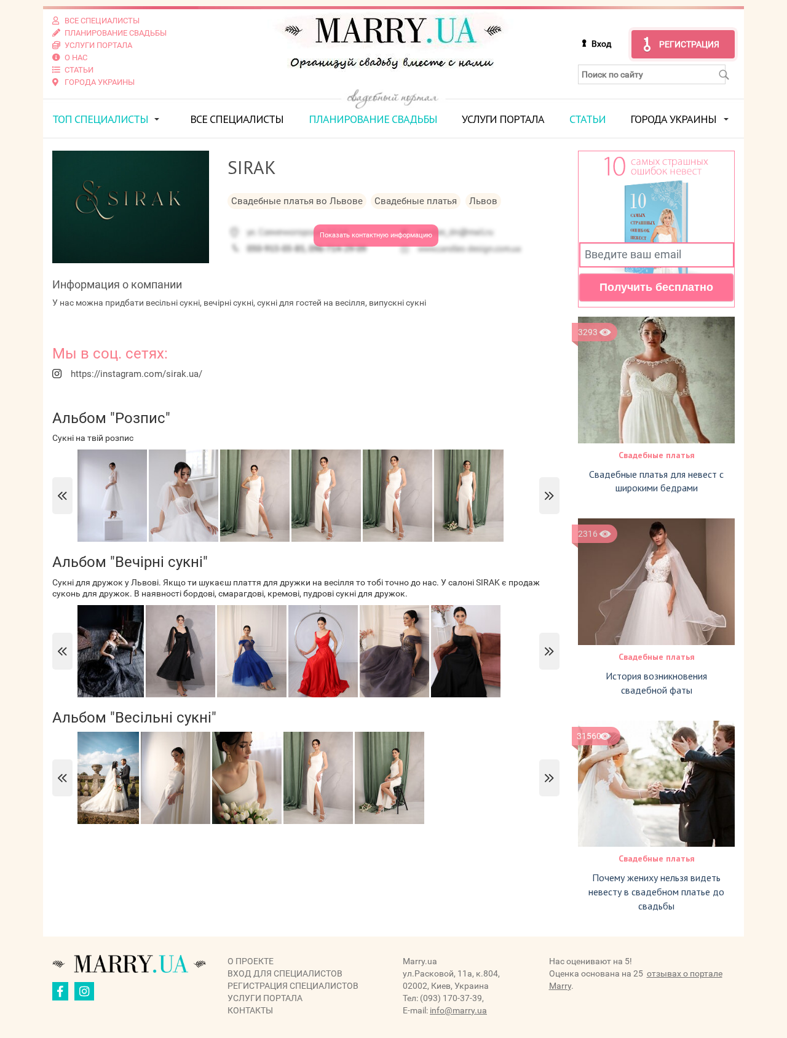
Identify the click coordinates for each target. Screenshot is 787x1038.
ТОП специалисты (100, 119)
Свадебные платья (657, 455)
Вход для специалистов (284, 973)
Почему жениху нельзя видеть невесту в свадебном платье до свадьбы (656, 891)
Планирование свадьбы (373, 119)
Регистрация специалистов (292, 986)
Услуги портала (503, 119)
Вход (601, 44)
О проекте (250, 961)
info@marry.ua (458, 1010)
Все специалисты (236, 119)
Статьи (587, 119)
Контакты (250, 1010)
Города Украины (673, 119)
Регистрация (689, 44)
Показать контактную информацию (376, 235)
